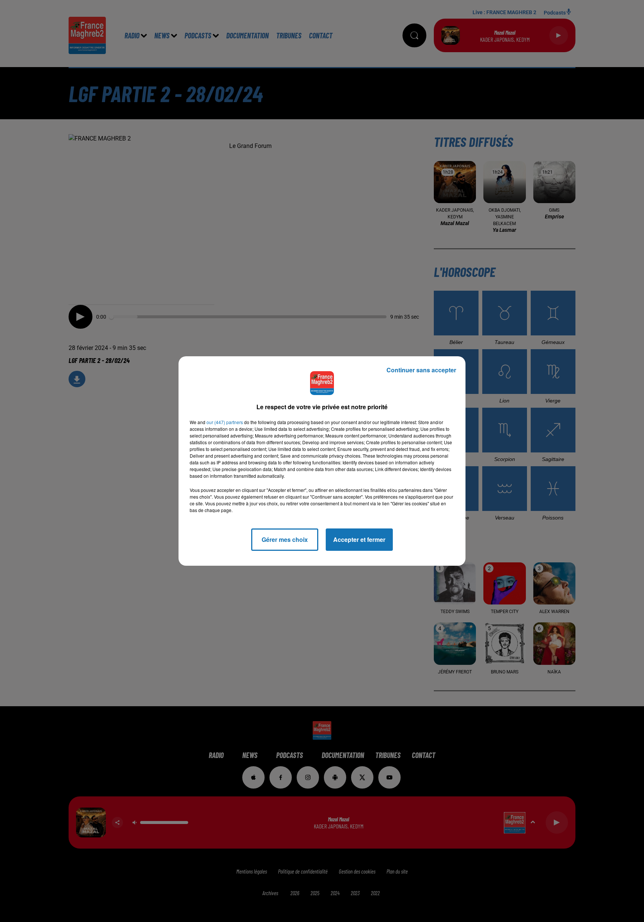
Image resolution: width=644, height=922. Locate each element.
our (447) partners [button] (224, 422)
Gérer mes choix (285, 539)
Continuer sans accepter (421, 370)
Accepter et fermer (359, 539)
